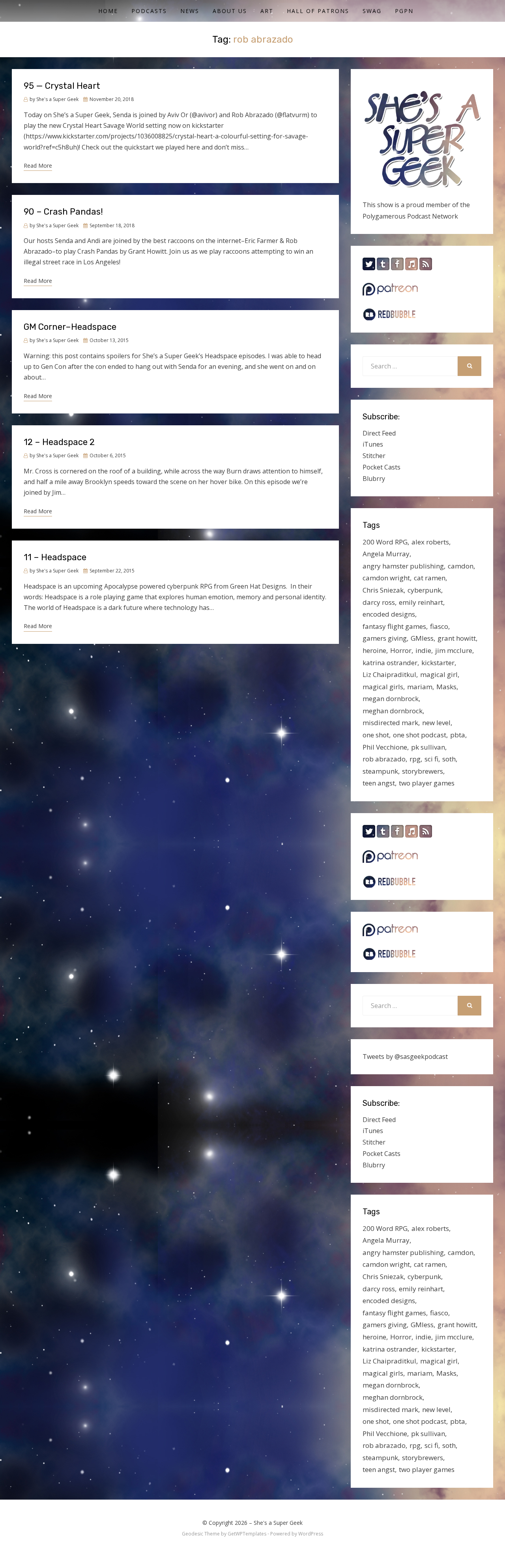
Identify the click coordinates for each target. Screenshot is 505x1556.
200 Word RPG (385, 541)
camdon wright (386, 577)
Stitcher (374, 455)
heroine (374, 650)
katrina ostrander (390, 662)
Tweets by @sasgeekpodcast (405, 1056)
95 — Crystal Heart (62, 85)
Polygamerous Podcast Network (410, 216)
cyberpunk (424, 590)
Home (108, 11)
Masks (446, 686)
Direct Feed (379, 433)
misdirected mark (390, 722)
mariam (419, 686)
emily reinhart (421, 602)
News (189, 11)
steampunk (380, 771)
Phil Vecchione (385, 747)
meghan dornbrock (393, 710)
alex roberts (430, 541)
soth (449, 758)
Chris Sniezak (383, 590)
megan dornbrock (391, 698)
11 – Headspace (55, 557)
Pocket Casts (381, 467)
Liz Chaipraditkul (389, 674)
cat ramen (429, 577)
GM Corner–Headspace (70, 327)
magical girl (439, 674)
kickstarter (437, 662)
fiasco (439, 626)
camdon (460, 565)
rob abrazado (384, 758)
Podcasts (149, 11)
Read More (38, 165)
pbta (457, 734)
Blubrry (374, 478)
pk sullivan (428, 747)
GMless (422, 638)
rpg (415, 758)
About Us (230, 11)
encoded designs (389, 614)
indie (423, 650)
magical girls (383, 686)
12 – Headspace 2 (59, 442)
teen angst (379, 782)
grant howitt (457, 638)
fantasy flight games (394, 626)
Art (266, 11)
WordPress (310, 1533)
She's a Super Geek (278, 1522)
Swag (372, 11)
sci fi (431, 758)
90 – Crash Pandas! (63, 211)
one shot (376, 734)
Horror (400, 650)
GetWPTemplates (247, 1533)
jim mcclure (453, 650)
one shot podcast (419, 734)
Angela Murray (386, 553)
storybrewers (422, 771)
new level (436, 722)
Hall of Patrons (318, 11)
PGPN (404, 11)
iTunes (373, 444)
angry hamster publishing (403, 565)
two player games (426, 782)
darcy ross (379, 602)
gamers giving (385, 638)
